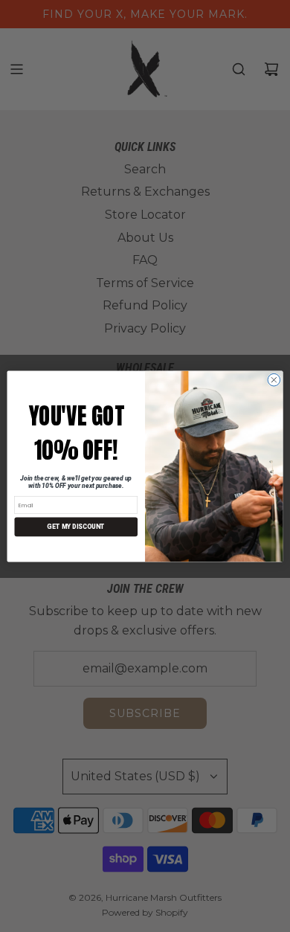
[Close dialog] (274, 379)
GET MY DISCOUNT (76, 526)
